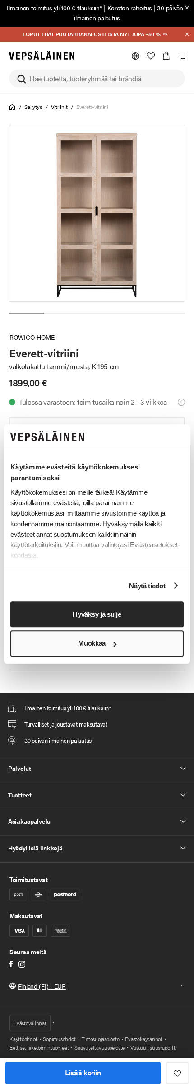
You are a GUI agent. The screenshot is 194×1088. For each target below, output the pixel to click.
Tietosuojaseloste (101, 1039)
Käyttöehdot (23, 1039)
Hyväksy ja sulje (97, 614)
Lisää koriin (83, 1072)
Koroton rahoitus (129, 7)
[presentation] (97, 213)
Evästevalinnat (30, 1023)
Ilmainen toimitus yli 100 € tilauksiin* (54, 7)
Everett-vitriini (92, 107)
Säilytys (33, 107)
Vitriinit (59, 107)
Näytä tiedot (147, 586)
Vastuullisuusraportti (153, 1047)
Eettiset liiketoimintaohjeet (39, 1047)
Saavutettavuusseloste (99, 1047)
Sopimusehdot (59, 1039)
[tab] (26, 313)
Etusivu (12, 107)
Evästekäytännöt (143, 1039)
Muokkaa (92, 643)
